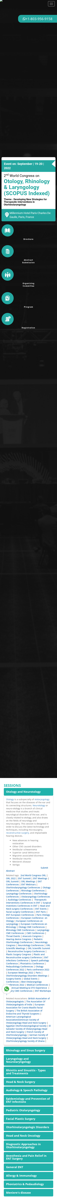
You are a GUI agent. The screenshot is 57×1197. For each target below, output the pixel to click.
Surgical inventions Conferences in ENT (28, 904)
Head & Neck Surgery (20, 1082)
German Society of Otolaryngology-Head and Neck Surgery (27, 1036)
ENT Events (41, 908)
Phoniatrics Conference (32, 963)
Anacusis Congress (32, 936)
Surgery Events (13, 978)
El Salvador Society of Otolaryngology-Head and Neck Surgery (28, 1028)
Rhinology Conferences (33, 890)
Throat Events (13, 936)
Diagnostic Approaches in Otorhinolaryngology (23, 1145)
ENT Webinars (28, 884)
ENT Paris (41, 911)
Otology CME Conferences (31, 927)
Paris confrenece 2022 (38, 969)
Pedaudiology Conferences (19, 966)
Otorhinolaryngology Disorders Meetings (26, 975)
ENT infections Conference (27, 959)
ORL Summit (12, 881)
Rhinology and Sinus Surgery (25, 1050)
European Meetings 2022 (20, 972)
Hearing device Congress (18, 939)
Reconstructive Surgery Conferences (26, 951)
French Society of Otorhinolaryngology (25, 1033)
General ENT (14, 1167)
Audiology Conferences (19, 899)
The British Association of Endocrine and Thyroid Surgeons (24, 1012)
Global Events (31, 978)
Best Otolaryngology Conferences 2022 (24, 983)
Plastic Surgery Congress (19, 954)
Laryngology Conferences (19, 893)
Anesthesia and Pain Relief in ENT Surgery (26, 1157)
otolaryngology (42, 799)
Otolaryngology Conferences (35, 896)
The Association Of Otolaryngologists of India (25, 1003)
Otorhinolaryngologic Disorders (27, 1127)
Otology (10, 799)
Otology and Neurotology (23, 791)
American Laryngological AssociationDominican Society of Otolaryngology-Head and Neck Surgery (26, 1019)
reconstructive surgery (17, 832)
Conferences (12, 981)
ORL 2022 (11, 878)
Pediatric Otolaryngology (23, 1110)
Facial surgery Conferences (20, 911)
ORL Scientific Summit (39, 948)
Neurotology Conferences (31, 945)
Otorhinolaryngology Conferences (23, 887)
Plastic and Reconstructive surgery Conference (25, 956)
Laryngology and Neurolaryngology (18, 1060)
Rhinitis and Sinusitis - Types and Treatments (26, 1071)
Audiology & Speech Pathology (26, 1090)
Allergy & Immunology (21, 1175)
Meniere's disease (18, 1192)
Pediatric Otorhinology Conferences (24, 941)
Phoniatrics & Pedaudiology (25, 1184)
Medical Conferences (37, 984)
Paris (38, 972)
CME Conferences (35, 933)
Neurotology (39, 805)
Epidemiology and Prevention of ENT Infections (28, 1100)
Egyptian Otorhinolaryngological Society (26, 1025)
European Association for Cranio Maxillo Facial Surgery (25, 1007)
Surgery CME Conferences (19, 990)
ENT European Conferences (20, 914)
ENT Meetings (40, 878)
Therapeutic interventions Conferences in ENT (26, 901)
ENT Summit (24, 878)
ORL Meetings (28, 881)
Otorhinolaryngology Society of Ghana (25, 1041)
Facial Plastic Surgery (20, 1119)
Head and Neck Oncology (23, 1135)
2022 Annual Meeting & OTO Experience (27, 987)
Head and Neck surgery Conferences (28, 907)
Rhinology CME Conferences (20, 930)
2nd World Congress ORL (33, 875)
